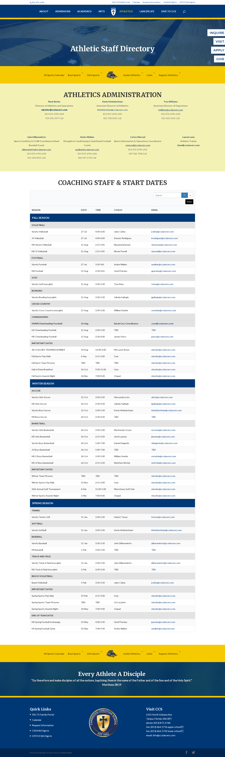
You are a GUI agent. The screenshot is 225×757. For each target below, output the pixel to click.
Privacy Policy (66, 753)
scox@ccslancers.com (162, 323)
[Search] (184, 195)
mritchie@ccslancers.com (163, 463)
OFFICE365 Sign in (187, 2)
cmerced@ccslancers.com (138, 145)
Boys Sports (74, 75)
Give (220, 59)
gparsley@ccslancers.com (163, 271)
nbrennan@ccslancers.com (164, 244)
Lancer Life (147, 11)
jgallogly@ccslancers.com (163, 297)
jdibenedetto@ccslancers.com (36, 149)
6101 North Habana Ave (159, 714)
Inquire (217, 33)
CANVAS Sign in (170, 2)
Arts (101, 11)
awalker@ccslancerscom (163, 628)
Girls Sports (93, 75)
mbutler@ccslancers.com (54, 110)
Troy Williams (171, 101)
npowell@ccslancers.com (163, 251)
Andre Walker (87, 137)
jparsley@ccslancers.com (163, 622)
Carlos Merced (137, 137)
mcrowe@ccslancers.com (163, 430)
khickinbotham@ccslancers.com (112, 110)
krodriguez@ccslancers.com (164, 238)
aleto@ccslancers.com (162, 397)
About (43, 11)
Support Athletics (168, 75)
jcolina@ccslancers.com (162, 231)
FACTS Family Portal (121, 2)
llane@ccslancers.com (188, 145)
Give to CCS (168, 11)
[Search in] (190, 195)
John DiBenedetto (36, 137)
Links (149, 75)
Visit (220, 41)
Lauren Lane (188, 137)
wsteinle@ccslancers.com (163, 310)
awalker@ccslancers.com (87, 149)
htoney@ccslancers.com (163, 517)
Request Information (152, 2)
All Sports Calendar (54, 75)
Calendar (136, 2)
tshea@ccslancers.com (162, 284)
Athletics (126, 11)
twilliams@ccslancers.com (170, 110)
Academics (84, 11)
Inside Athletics (131, 75)
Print (189, 201)
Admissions (62, 11)
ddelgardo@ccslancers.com (164, 443)
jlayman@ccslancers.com (163, 436)
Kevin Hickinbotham (112, 101)
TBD (153, 330)
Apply (218, 50)
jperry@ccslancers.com (162, 336)
